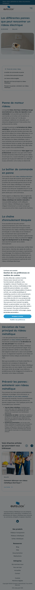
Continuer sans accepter (11, 270)
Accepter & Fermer (17, 316)
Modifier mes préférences (17, 319)
